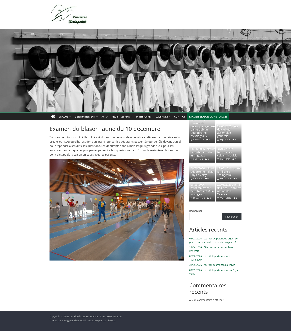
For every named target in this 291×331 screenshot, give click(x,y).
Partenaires (144, 116)
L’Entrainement (85, 116)
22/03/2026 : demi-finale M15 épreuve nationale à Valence (229, 189)
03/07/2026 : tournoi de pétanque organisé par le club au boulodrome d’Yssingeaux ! (203, 128)
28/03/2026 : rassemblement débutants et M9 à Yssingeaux (202, 189)
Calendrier (163, 116)
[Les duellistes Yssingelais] (53, 116)
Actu (105, 116)
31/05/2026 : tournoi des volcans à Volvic (227, 152)
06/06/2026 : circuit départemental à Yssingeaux (203, 152)
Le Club (63, 116)
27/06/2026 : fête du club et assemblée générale (227, 131)
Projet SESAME (121, 116)
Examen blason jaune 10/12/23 (208, 116)
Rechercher (195, 210)
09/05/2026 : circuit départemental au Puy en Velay (203, 172)
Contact (179, 116)
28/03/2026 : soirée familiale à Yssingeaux (229, 172)
